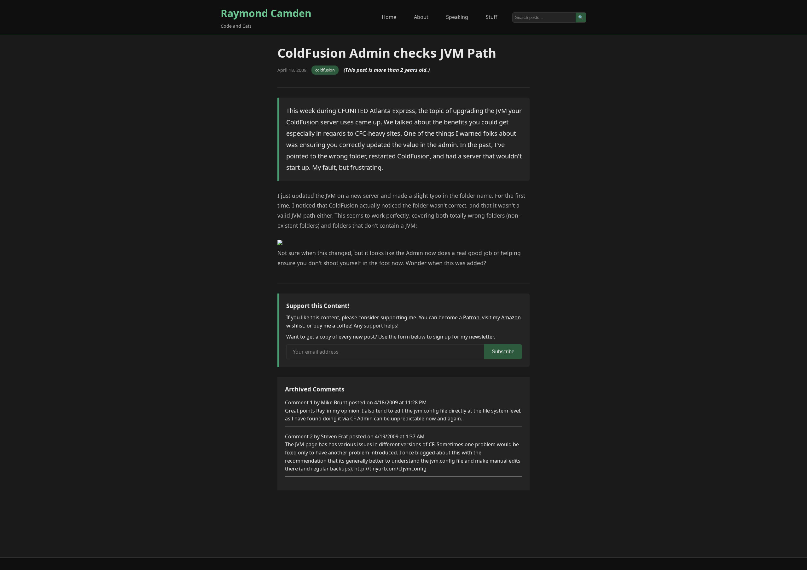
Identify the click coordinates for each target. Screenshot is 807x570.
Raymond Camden (266, 13)
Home (389, 17)
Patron (471, 317)
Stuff (491, 17)
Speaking (457, 17)
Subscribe (503, 351)
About (421, 17)
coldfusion (325, 70)
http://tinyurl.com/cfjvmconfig (390, 468)
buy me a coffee (332, 325)
